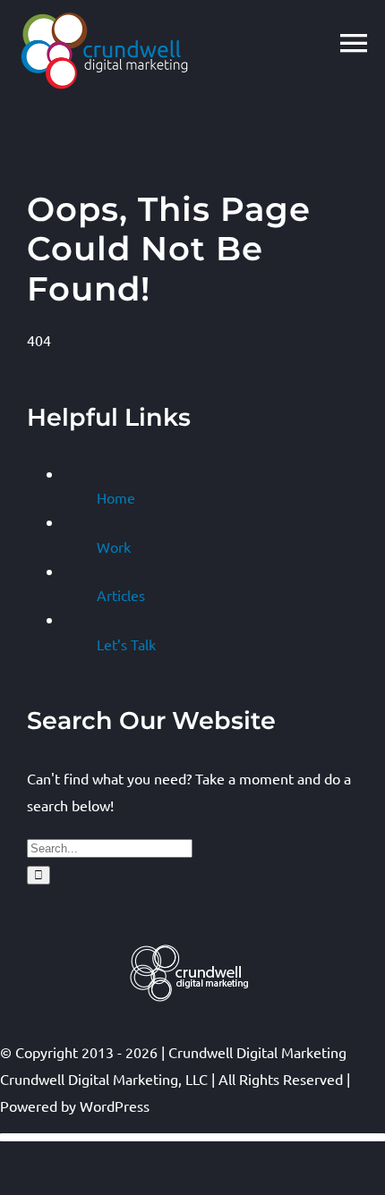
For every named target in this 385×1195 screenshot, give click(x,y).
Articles (121, 595)
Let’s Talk (126, 644)
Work (114, 546)
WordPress (115, 1105)
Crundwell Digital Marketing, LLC (104, 1079)
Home (116, 497)
